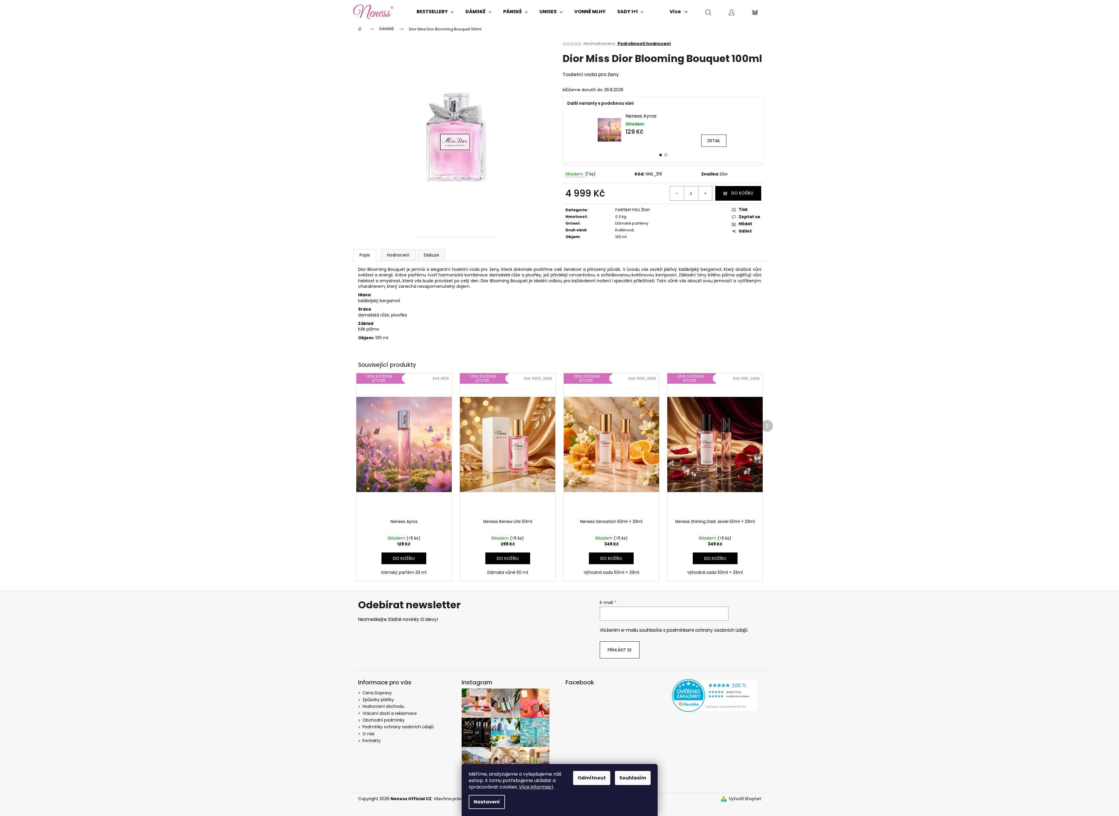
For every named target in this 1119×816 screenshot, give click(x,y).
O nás (368, 734)
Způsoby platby (378, 700)
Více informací (536, 787)
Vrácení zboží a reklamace (389, 713)
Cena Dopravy (377, 693)
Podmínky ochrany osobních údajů (398, 727)
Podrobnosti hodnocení (644, 44)
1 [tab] (660, 155)
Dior (724, 174)
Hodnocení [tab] (398, 255)
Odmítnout (591, 777)
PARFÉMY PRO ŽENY (632, 210)
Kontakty (371, 740)
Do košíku (742, 193)
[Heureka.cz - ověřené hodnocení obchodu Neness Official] (715, 695)
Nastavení (487, 801)
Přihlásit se (620, 650)
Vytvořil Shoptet (745, 799)
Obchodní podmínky (383, 720)
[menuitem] (435, 11)
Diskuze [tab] (431, 255)
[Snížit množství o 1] (677, 193)
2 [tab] (665, 155)
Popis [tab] (365, 255)
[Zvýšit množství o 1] (705, 193)
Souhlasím (632, 777)
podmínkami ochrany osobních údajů (707, 630)
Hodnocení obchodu (383, 706)
